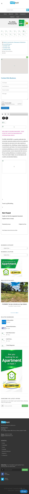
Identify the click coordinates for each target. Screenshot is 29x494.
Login (17, 16)
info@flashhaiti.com (8, 435)
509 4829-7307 (6, 45)
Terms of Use (11, 490)
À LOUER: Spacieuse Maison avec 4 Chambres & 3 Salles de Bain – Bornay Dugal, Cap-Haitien (14, 305)
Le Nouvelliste (9, 320)
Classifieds (4, 445)
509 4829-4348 (6, 47)
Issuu (9, 224)
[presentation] (2, 114)
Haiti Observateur (10, 332)
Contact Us (22, 14)
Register (12, 16)
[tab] (2, 114)
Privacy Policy (18, 490)
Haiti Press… (9, 339)
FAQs (16, 14)
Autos (3, 447)
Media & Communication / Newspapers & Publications (14, 42)
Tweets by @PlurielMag (7, 203)
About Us (11, 14)
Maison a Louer (17, 309)
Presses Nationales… (11, 326)
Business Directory (6, 451)
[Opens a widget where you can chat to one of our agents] (24, 491)
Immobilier (11, 309)
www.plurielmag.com (7, 44)
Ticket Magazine (10, 345)
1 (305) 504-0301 (7, 49)
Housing (4, 449)
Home (5, 14)
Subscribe (25, 405)
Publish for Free (22, 224)
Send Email (5, 107)
